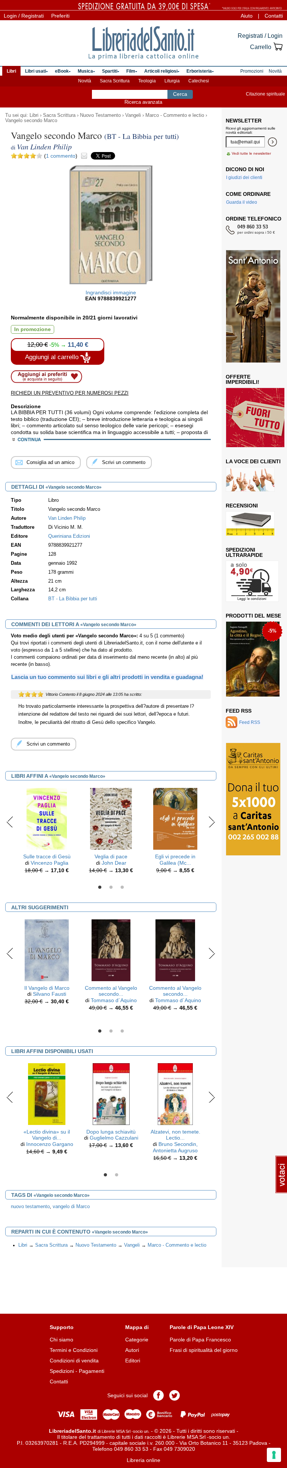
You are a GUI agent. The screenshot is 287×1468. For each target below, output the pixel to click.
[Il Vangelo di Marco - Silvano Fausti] (47, 950)
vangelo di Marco (71, 1206)
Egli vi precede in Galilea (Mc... (175, 859)
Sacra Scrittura (115, 81)
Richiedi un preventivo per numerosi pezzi (70, 393)
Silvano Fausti (49, 994)
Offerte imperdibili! (242, 379)
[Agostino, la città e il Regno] (253, 659)
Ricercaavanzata (143, 102)
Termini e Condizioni (74, 1350)
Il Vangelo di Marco (47, 988)
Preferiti (60, 16)
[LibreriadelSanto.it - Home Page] (143, 43)
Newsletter (244, 121)
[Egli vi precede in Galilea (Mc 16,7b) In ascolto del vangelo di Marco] (175, 818)
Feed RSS (238, 711)
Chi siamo (61, 1340)
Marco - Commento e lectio (174, 115)
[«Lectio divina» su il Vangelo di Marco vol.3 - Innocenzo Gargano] (46, 1094)
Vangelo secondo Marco (31, 120)
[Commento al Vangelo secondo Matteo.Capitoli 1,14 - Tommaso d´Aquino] (111, 950)
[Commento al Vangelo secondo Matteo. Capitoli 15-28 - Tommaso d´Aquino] (175, 950)
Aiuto (247, 16)
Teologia (147, 81)
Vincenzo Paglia (49, 863)
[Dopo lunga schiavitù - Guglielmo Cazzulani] (111, 1094)
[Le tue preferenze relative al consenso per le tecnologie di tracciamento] (274, 1455)
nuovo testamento (30, 1206)
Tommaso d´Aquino (114, 1000)
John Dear (114, 863)
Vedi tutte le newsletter (251, 153)
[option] (47, 832)
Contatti (274, 16)
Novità (84, 81)
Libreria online (143, 1460)
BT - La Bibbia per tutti (72, 598)
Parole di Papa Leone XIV (202, 1327)
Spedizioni (62, 1371)
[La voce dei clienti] (250, 479)
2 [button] (111, 887)
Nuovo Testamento (100, 115)
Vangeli (133, 115)
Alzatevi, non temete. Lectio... (175, 1135)
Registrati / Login (260, 36)
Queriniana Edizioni (69, 536)
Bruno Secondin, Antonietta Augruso (175, 1147)
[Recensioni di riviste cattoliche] (250, 523)
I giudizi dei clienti (244, 177)
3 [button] (122, 887)
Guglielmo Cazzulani (114, 1138)
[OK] (272, 141)
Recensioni (242, 506)
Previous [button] (10, 821)
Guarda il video (241, 202)
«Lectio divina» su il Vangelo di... (47, 1135)
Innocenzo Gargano (49, 1144)
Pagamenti (91, 1371)
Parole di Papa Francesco (200, 1340)
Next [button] (211, 821)
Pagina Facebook (158, 1395)
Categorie (136, 1340)
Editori (132, 1361)
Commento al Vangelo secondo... (111, 991)
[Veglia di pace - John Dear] (111, 818)
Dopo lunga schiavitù (111, 1132)
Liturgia (172, 81)
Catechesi (198, 81)
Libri (34, 115)
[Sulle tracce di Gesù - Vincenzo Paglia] (47, 818)
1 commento (60, 156)
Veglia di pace (111, 856)
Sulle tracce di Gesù (47, 856)
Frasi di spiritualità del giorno (204, 1350)
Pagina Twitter (174, 1395)
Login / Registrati (24, 16)
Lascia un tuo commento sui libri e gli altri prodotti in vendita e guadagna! (107, 677)
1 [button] (100, 887)
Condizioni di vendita (74, 1361)
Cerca (180, 94)
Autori (132, 1350)
